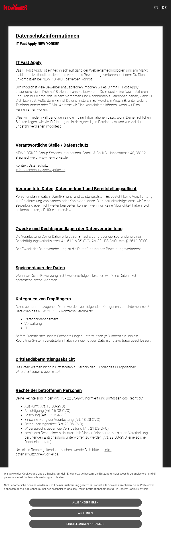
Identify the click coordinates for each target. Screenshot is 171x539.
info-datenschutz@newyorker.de (40, 170)
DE (164, 8)
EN (156, 8)
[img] (15, 7)
